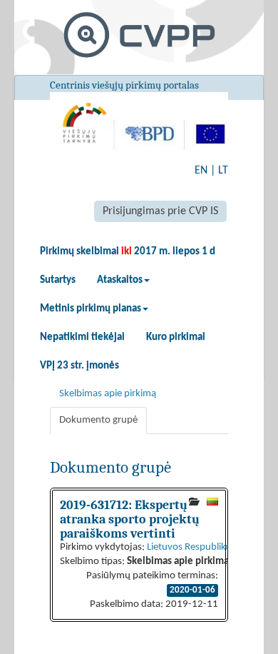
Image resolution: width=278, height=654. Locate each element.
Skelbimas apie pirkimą (107, 393)
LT (223, 170)
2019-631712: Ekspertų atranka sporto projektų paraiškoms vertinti (130, 519)
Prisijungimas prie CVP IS (160, 211)
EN (201, 170)
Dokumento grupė (98, 420)
